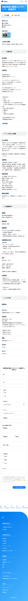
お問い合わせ (5, 590)
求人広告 (4, 548)
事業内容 (4, 538)
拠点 (3, 564)
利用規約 (4, 592)
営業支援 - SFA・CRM (7, 550)
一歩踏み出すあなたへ (7, 527)
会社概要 (4, 559)
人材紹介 (4, 543)
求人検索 (4, 529)
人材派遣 (4, 541)
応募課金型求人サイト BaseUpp (9, 578)
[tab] (6, 15)
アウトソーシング (6, 546)
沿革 (3, 567)
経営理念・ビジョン (6, 562)
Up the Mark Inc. (6, 576)
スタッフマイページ (6, 587)
